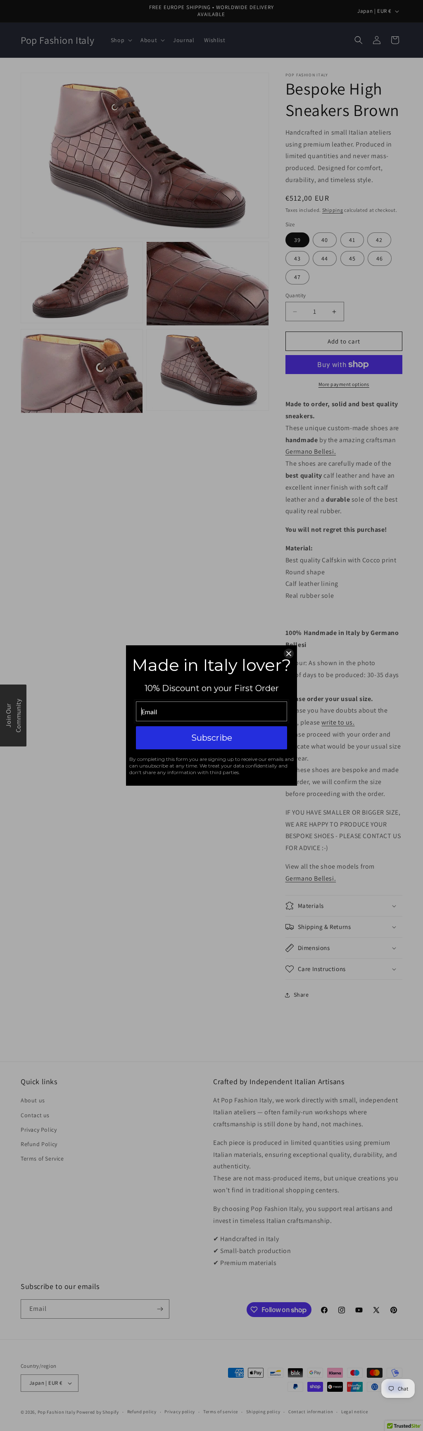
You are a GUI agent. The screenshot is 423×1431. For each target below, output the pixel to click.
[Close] (289, 654)
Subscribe (211, 738)
